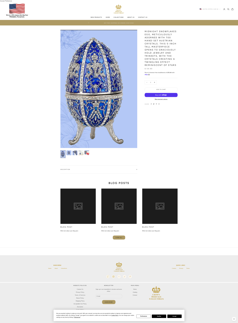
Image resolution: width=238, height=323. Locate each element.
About (56, 268)
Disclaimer (80, 306)
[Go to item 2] (69, 152)
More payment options (161, 99)
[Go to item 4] (80, 152)
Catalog (135, 292)
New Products (96, 17)
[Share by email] (159, 104)
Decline (159, 316)
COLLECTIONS (119, 17)
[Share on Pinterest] (156, 104)
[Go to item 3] (75, 152)
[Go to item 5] (86, 152)
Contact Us (80, 289)
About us (130, 17)
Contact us (142, 17)
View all (118, 237)
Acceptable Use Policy (80, 304)
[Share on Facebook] (151, 104)
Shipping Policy (80, 301)
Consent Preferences (6, 1)
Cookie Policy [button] (114, 315)
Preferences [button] (77, 317)
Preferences (143, 316)
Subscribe (109, 302)
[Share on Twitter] (154, 104)
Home (108, 17)
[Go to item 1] (63, 154)
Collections (64, 268)
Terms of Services (80, 295)
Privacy (181, 268)
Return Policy (80, 298)
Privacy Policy (80, 292)
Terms (188, 268)
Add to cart (161, 89)
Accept (174, 316)
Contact (174, 268)
